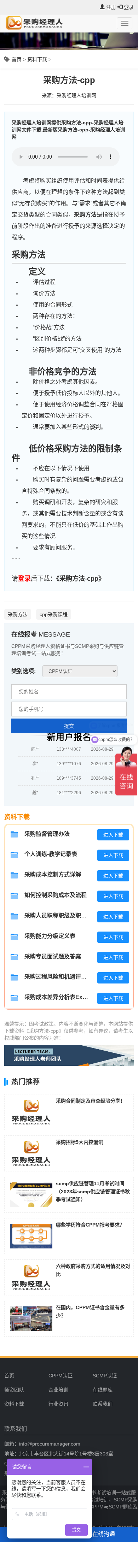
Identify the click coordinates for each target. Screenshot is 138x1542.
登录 (24, 578)
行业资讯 (58, 1404)
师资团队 (14, 1390)
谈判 (95, 427)
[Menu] (124, 23)
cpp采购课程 (54, 614)
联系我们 (103, 1404)
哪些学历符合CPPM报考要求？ (90, 1225)
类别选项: (23, 671)
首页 (17, 59)
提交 (69, 726)
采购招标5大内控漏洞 (79, 1142)
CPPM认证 (60, 1375)
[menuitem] (67, 1375)
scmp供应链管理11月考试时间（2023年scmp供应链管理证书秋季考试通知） (93, 1191)
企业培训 (58, 1390)
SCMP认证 (105, 1375)
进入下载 (113, 835)
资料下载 (37, 59)
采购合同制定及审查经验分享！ (90, 1101)
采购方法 (85, 215)
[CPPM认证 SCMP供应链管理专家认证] (79, 671)
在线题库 (103, 1390)
